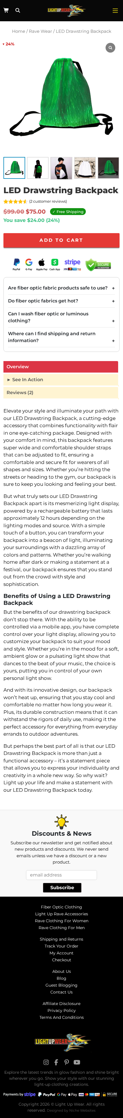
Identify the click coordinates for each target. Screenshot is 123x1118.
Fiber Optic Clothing (61, 907)
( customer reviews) (48, 201)
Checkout (61, 959)
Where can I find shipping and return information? (52, 337)
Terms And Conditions (61, 1017)
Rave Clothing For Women (61, 920)
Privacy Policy (61, 1010)
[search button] (17, 10)
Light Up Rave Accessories (61, 913)
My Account (61, 953)
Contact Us (61, 992)
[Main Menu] (115, 10)
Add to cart (61, 240)
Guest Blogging (61, 985)
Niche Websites (82, 1110)
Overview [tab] (18, 366)
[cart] (6, 10)
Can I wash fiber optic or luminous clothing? (48, 317)
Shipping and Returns (61, 939)
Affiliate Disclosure (61, 1003)
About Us (61, 971)
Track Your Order (61, 946)
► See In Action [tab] (25, 379)
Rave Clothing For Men (62, 927)
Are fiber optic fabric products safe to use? (58, 288)
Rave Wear (40, 31)
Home (18, 31)
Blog (61, 978)
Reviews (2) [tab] (20, 392)
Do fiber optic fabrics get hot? (43, 301)
